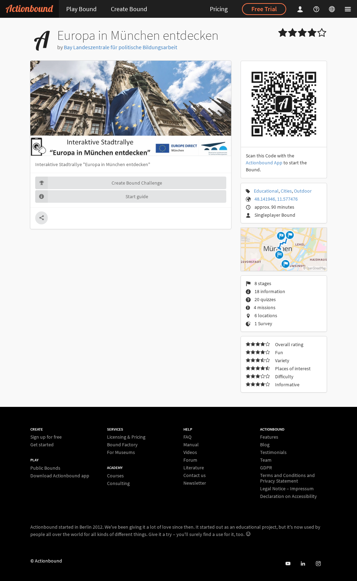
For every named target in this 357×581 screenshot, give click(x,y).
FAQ (187, 437)
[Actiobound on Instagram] (318, 563)
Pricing (219, 9)
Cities (286, 191)
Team (266, 460)
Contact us (194, 475)
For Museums (121, 452)
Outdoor (303, 191)
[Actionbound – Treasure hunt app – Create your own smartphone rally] (29, 9)
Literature (193, 467)
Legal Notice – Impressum (287, 488)
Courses (115, 476)
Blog (264, 444)
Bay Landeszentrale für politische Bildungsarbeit (120, 47)
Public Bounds (45, 468)
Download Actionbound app (59, 475)
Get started (42, 444)
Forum (190, 460)
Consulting (118, 483)
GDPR (266, 467)
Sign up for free (46, 437)
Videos (190, 452)
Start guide (137, 196)
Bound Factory (122, 444)
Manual (191, 444)
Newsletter (194, 483)
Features (269, 437)
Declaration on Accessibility (288, 496)
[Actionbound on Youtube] (287, 563)
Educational (266, 191)
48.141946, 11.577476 (276, 199)
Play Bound (81, 9)
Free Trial (264, 9)
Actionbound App (264, 162)
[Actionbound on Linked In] (302, 563)
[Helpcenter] (317, 9)
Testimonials (273, 452)
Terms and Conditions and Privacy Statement (287, 478)
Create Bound (129, 9)
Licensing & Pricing (126, 437)
